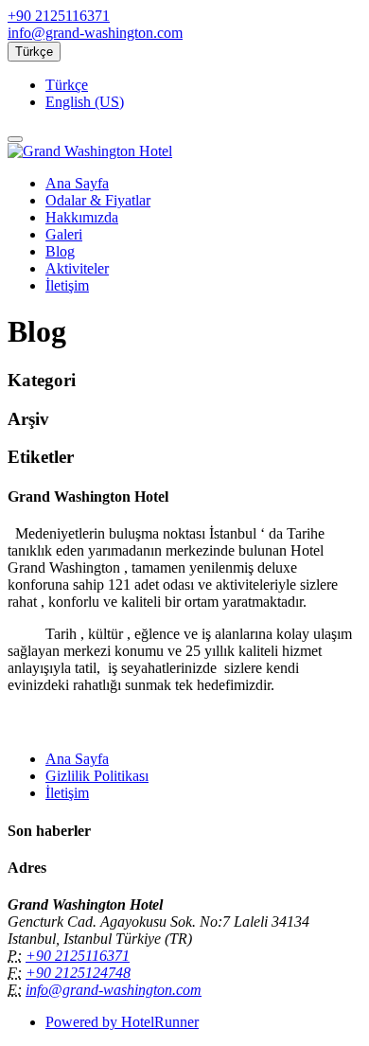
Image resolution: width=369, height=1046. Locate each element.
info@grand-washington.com (95, 33)
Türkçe (34, 51)
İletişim (67, 285)
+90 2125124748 (78, 973)
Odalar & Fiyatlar (97, 200)
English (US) (84, 102)
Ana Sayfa (77, 183)
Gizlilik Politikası (97, 776)
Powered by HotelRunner (122, 1022)
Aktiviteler (77, 268)
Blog (60, 251)
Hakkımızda (81, 217)
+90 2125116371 (59, 16)
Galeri (63, 234)
